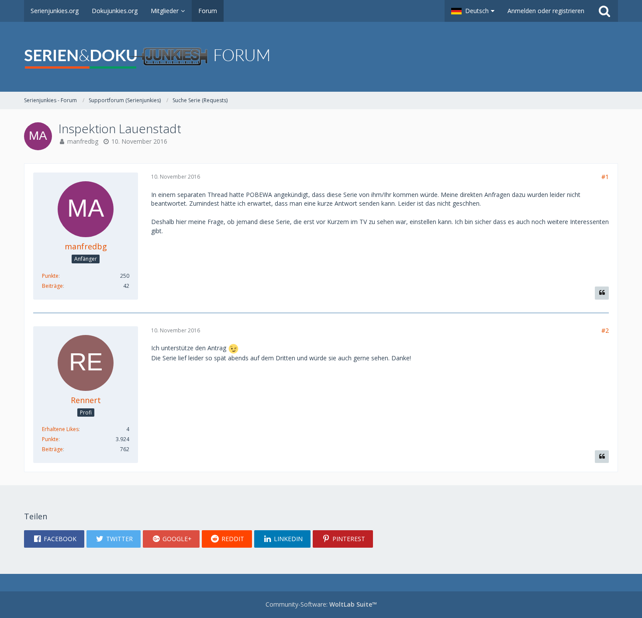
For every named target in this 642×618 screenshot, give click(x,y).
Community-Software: (321, 604)
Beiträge (52, 286)
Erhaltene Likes (60, 429)
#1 (605, 177)
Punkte (50, 276)
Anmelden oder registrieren (545, 11)
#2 (605, 330)
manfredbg (82, 141)
